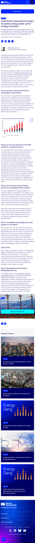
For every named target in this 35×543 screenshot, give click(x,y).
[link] (17, 505)
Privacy (15, 527)
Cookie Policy (26, 527)
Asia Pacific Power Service (23, 73)
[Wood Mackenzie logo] (6, 2)
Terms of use (8, 527)
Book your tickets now (17, 311)
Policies (20, 527)
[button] (28, 2)
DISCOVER (4, 514)
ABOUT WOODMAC (7, 522)
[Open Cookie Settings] (4, 539)
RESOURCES (5, 518)
